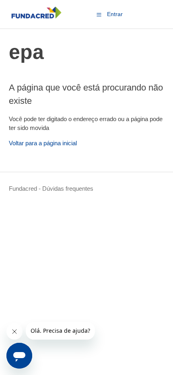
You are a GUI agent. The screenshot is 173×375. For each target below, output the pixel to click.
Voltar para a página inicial (43, 143)
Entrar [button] (115, 14)
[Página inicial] (36, 18)
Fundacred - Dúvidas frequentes (51, 188)
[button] (99, 14)
